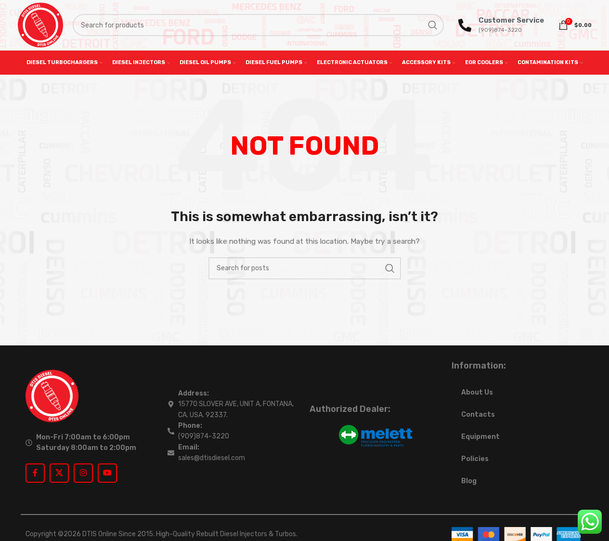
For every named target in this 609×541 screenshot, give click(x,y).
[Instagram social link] (83, 473)
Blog (469, 481)
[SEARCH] (433, 25)
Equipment (480, 437)
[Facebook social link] (35, 473)
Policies (475, 459)
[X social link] (59, 473)
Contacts (478, 414)
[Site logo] (40, 25)
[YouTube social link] (107, 473)
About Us (477, 392)
